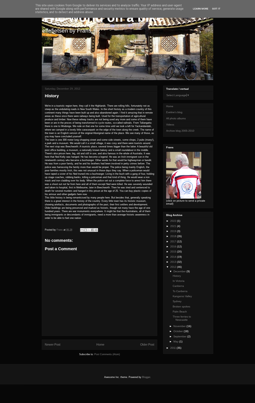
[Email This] (82, 230)
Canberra (178, 285)
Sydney (177, 301)
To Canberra (180, 291)
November (179, 326)
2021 (173, 226)
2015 (173, 251)
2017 (173, 241)
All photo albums (176, 118)
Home (100, 344)
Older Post (147, 344)
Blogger (146, 377)
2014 (173, 256)
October (178, 331)
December (179, 271)
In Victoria (178, 280)
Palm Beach (180, 311)
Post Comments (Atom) (107, 354)
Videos (170, 124)
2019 (173, 231)
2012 (173, 266)
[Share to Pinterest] (96, 230)
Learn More (200, 8)
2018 (173, 236)
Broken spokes (181, 306)
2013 (173, 261)
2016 (173, 246)
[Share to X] (89, 230)
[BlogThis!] (85, 230)
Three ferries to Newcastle (182, 318)
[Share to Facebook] (92, 230)
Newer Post (52, 344)
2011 (173, 347)
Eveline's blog (174, 112)
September (180, 336)
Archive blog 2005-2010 (180, 130)
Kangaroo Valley (182, 296)
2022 (173, 220)
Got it (216, 8)
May (176, 341)
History (177, 275)
